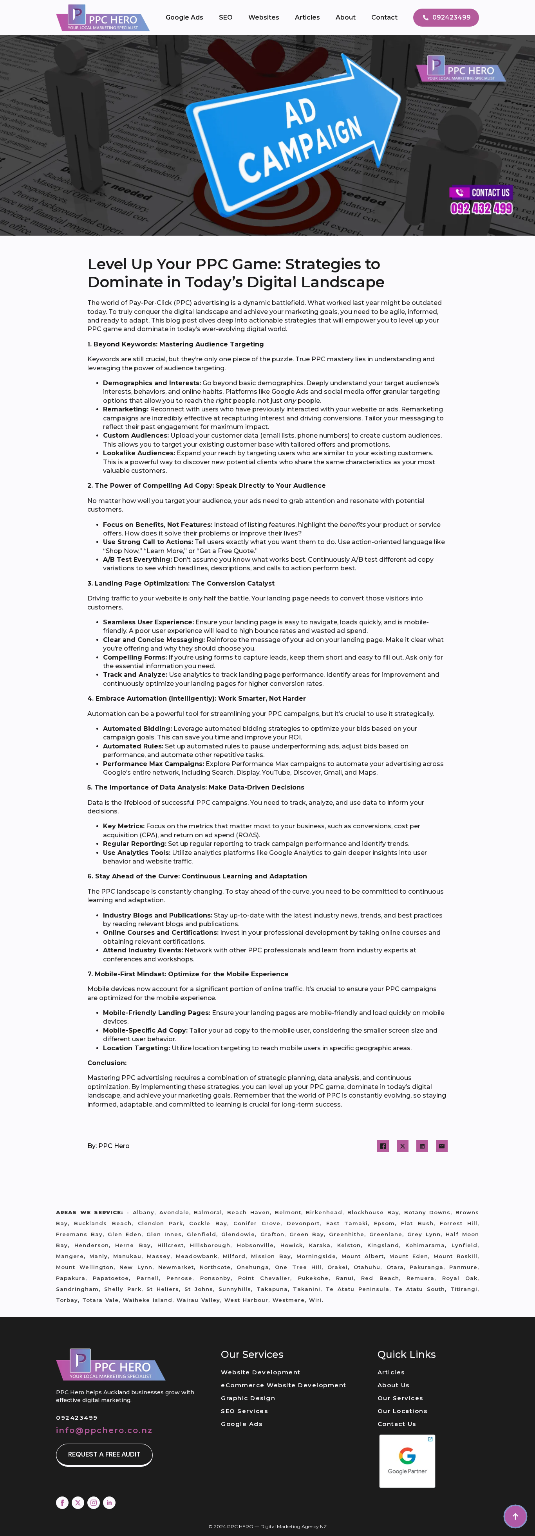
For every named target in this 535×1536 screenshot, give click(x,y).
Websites (263, 17)
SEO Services (244, 1411)
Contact (384, 17)
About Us (394, 1385)
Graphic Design (248, 1398)
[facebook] (62, 1502)
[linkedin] (109, 1502)
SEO (226, 17)
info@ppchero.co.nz (104, 1430)
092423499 (77, 1417)
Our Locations (403, 1411)
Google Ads (184, 17)
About (346, 17)
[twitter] (78, 1502)
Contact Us (397, 1424)
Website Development (261, 1372)
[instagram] (93, 1502)
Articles (307, 17)
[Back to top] (515, 1516)
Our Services (400, 1398)
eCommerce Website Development (284, 1385)
